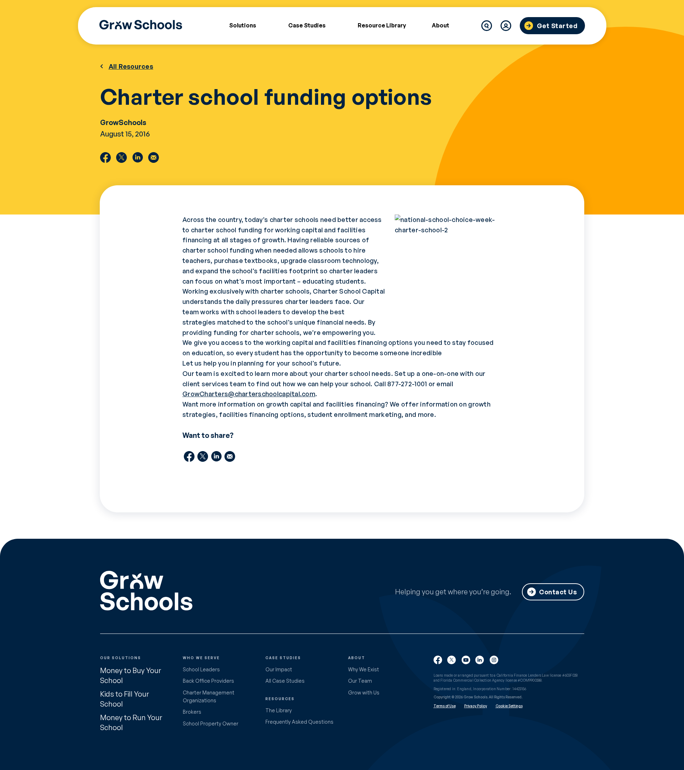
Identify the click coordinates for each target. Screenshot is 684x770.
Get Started (557, 26)
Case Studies (307, 25)
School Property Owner (210, 723)
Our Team (360, 681)
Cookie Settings (509, 706)
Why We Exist (363, 669)
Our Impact (278, 669)
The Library (278, 710)
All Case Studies (285, 681)
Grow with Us (363, 692)
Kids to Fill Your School (124, 698)
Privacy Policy (475, 706)
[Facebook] (105, 157)
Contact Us (558, 592)
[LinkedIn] (137, 157)
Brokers (192, 712)
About (440, 25)
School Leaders (201, 669)
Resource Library (382, 25)
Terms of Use (445, 706)
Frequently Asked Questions (299, 722)
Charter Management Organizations (208, 696)
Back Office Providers (208, 681)
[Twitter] (121, 157)
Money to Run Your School (131, 722)
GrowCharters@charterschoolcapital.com (248, 394)
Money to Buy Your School (130, 675)
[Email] (153, 157)
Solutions (242, 25)
